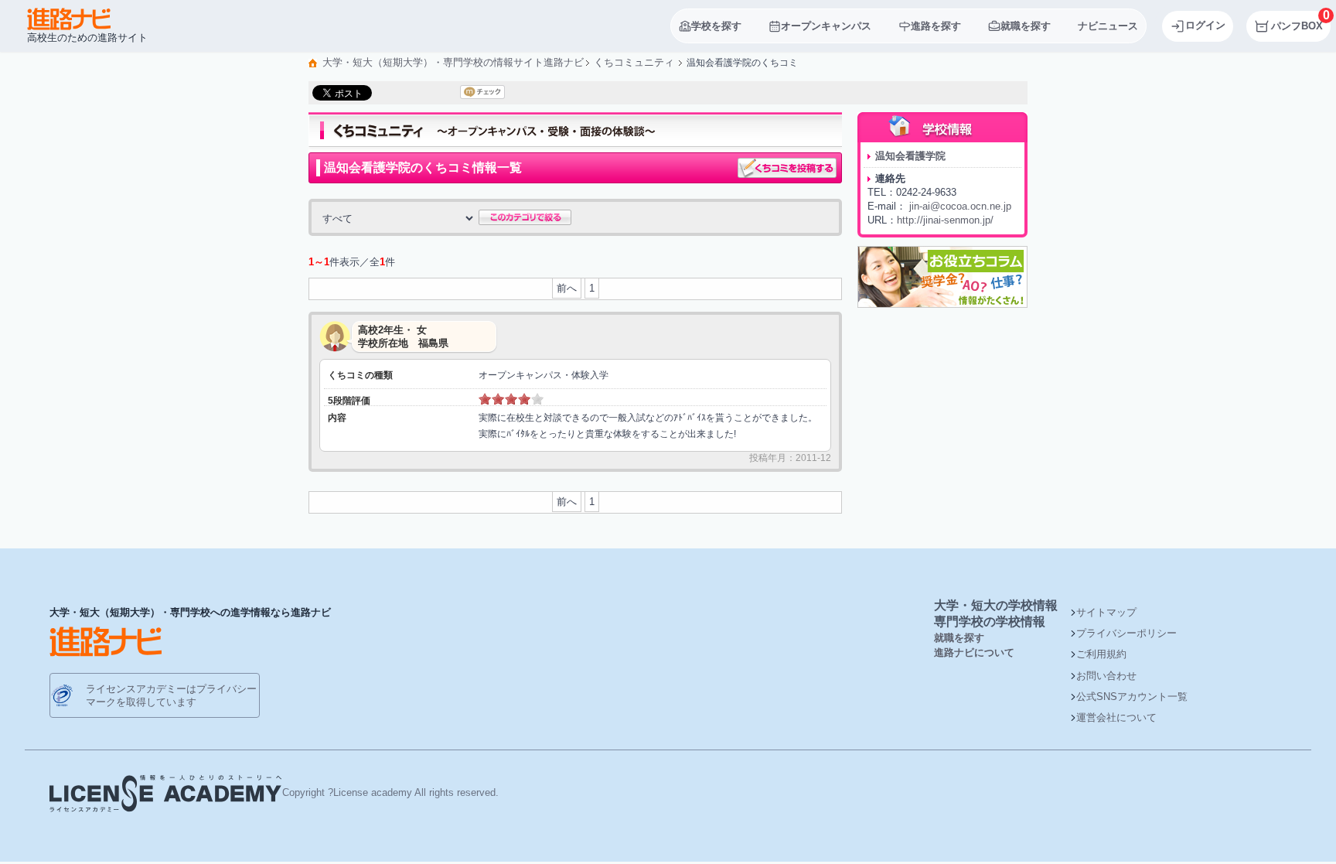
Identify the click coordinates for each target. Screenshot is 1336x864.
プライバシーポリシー (1126, 633)
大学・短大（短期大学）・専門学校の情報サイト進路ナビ (453, 62)
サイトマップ (1106, 612)
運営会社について (1116, 717)
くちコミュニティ (634, 62)
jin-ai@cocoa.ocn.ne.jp (960, 206)
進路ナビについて (974, 652)
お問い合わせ (1106, 675)
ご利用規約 (1101, 654)
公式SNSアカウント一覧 (1132, 696)
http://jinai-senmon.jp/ (945, 220)
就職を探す (959, 638)
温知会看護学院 (910, 156)
